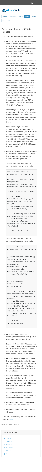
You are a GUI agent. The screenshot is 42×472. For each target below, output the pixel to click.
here (11, 419)
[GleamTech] (10, 10)
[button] (31, 2)
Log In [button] (38, 2)
